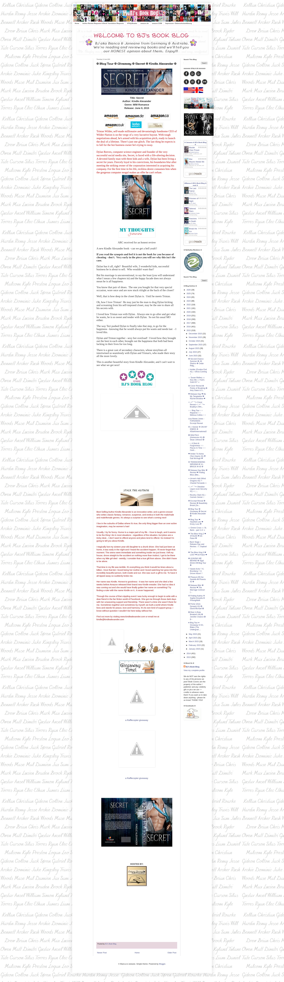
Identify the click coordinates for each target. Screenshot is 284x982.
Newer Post (102, 953)
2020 (189, 312)
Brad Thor (193, 193)
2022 (189, 305)
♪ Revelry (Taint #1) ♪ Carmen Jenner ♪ (197, 496)
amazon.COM (157, 23)
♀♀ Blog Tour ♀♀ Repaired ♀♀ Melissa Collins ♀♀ (197, 412)
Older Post (172, 953)
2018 (189, 319)
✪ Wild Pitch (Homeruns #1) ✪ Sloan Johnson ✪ (196, 437)
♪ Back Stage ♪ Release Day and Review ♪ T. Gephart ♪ (197, 545)
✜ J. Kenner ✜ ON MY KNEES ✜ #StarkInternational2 (197, 429)
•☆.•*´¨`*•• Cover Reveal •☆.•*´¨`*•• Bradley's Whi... (196, 404)
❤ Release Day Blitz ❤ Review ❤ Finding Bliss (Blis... (197, 472)
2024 (189, 297)
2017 (189, 323)
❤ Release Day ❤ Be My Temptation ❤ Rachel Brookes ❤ (197, 396)
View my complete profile (194, 670)
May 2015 (193, 634)
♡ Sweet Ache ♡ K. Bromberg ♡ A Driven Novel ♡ (196, 571)
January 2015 (195, 649)
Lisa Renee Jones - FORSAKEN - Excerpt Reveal (196, 421)
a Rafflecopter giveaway (136, 720)
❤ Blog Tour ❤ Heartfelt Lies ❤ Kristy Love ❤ (195, 522)
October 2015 (195, 341)
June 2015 (193, 356)
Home (77, 23)
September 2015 (196, 345)
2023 (189, 301)
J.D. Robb (193, 223)
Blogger (162, 964)
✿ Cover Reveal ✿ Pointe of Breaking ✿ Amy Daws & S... (197, 388)
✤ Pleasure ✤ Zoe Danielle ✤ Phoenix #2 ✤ (197, 579)
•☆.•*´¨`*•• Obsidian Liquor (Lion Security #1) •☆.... (197, 489)
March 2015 (194, 641)
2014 (189, 653)
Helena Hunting (195, 164)
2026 (189, 290)
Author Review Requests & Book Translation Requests (103, 23)
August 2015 (194, 348)
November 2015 (195, 337)
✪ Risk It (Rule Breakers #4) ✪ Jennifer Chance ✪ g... (197, 615)
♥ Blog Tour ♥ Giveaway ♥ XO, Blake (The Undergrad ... (196, 626)
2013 (189, 657)
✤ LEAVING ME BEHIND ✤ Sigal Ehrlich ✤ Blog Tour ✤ (197, 561)
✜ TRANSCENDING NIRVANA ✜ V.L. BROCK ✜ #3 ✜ (196, 464)
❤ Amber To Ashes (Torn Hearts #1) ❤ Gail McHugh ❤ (197, 456)
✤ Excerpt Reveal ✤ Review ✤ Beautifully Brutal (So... (197, 503)
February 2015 (195, 645)
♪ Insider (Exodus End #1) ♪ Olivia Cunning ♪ (197, 371)
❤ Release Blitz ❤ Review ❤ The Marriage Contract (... (196, 588)
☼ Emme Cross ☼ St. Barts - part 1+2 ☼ (197, 529)
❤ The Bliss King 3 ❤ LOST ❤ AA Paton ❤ (197, 553)
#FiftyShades (132, 23)
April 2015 (193, 638)
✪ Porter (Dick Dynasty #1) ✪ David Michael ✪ (196, 606)
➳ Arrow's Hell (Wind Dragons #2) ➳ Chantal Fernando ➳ (197, 480)
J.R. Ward (193, 203)
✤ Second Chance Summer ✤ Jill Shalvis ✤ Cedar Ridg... (196, 362)
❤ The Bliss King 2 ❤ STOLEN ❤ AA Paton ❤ (197, 536)
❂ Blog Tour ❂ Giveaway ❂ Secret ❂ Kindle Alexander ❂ (197, 512)
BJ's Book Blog (192, 667)
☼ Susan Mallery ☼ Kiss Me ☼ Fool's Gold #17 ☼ (196, 380)
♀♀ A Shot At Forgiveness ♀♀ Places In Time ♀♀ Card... (197, 446)
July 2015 (193, 352)
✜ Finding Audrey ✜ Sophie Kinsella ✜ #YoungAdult (196, 598)
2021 (189, 308)
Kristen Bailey (194, 233)
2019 (189, 316)
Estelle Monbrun (195, 152)
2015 (189, 330)
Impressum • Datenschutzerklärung (178, 23)
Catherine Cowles (195, 213)
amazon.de (144, 23)
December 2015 (195, 334)
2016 (189, 327)
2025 (189, 293)
